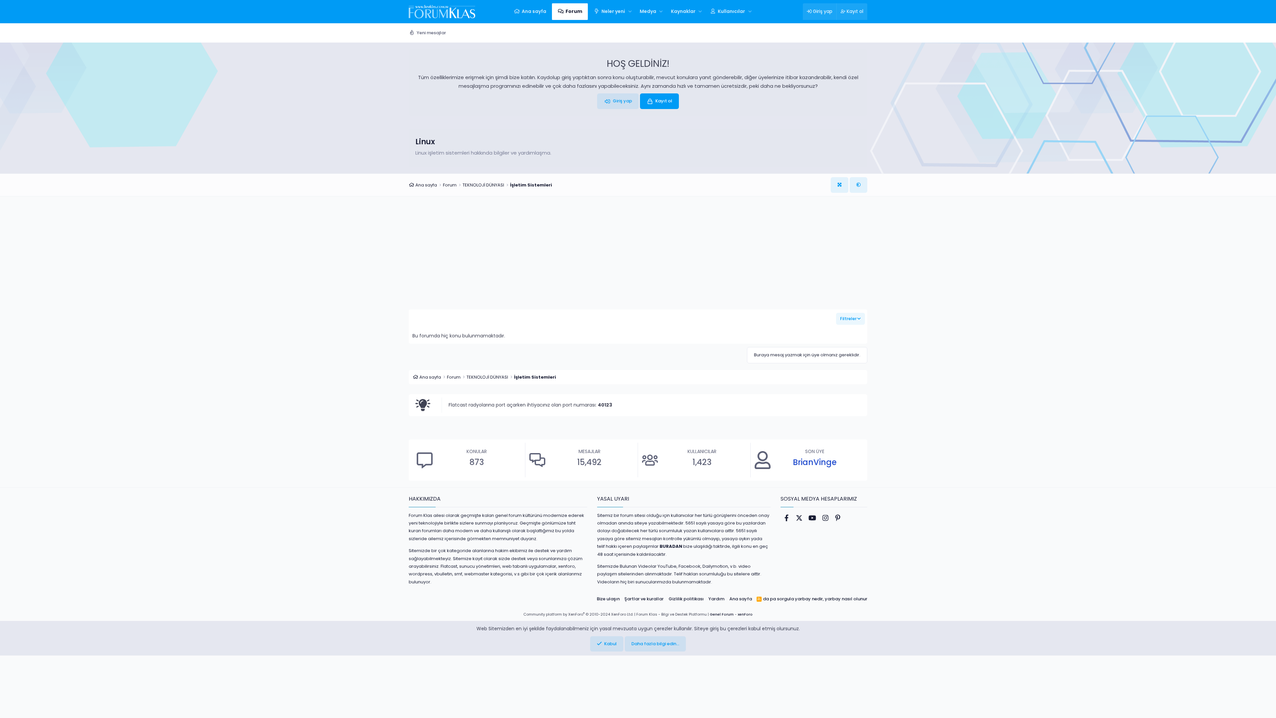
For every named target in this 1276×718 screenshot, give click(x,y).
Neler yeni (613, 11)
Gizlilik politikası (686, 599)
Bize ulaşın (608, 599)
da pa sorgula (778, 599)
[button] (630, 11)
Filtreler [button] (848, 318)
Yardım (716, 599)
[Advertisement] (638, 257)
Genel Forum (722, 614)
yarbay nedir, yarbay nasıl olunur (831, 599)
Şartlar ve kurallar (644, 599)
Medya (648, 11)
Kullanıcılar (731, 11)
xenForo (745, 614)
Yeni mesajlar (431, 33)
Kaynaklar (683, 11)
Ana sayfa (534, 11)
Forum (574, 11)
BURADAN (671, 546)
